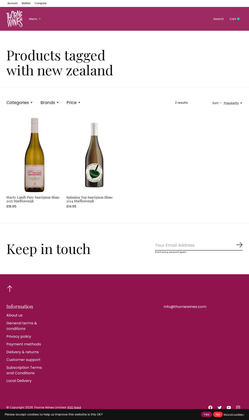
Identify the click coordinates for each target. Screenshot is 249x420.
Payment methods (23, 344)
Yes (206, 414)
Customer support (23, 359)
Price (72, 103)
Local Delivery (19, 380)
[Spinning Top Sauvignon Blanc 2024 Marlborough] (94, 154)
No (218, 414)
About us (14, 315)
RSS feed (74, 407)
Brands (47, 103)
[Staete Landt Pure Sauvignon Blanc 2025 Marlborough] (34, 154)
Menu (33, 19)
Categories (17, 103)
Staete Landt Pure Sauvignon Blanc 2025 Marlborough (33, 199)
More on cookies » (234, 414)
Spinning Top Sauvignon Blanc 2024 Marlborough (89, 199)
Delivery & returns (22, 352)
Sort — (217, 103)
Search (218, 19)
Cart (236, 19)
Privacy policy (18, 336)
